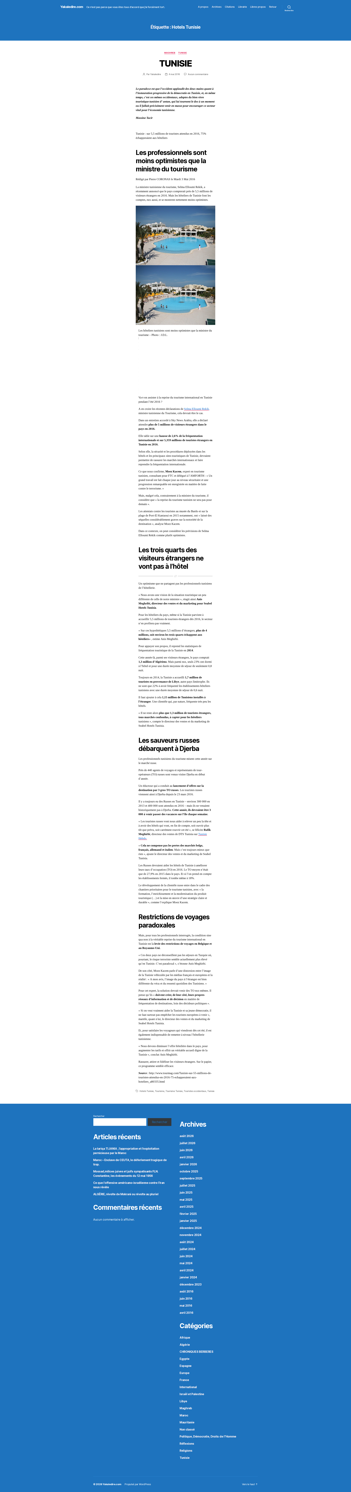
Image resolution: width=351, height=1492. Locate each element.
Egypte (184, 1359)
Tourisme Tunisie (174, 1091)
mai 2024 (186, 1263)
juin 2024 (186, 1256)
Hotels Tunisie (147, 1091)
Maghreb (169, 53)
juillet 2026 (187, 1143)
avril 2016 (186, 1312)
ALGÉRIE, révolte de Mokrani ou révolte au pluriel (125, 1194)
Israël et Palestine (192, 1394)
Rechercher (98, 1116)
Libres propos (258, 6)
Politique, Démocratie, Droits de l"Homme (208, 1436)
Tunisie (182, 53)
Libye (183, 1401)
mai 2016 (186, 1305)
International (188, 1387)
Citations (230, 6)
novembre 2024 (190, 1235)
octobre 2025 (189, 1171)
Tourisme (159, 1091)
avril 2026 (186, 1157)
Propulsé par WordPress (137, 1484)
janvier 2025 (188, 1221)
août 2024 (187, 1242)
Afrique (185, 1337)
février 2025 (188, 1214)
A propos (203, 6)
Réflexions (187, 1443)
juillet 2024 (187, 1249)
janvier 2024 (188, 1277)
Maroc (184, 1415)
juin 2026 (186, 1150)
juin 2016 (186, 1298)
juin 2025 (186, 1192)
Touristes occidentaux (195, 1091)
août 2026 (187, 1136)
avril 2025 (186, 1206)
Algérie (185, 1344)
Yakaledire (155, 74)
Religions (186, 1450)
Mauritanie (187, 1422)
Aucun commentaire (198, 74)
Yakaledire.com (71, 7)
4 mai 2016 (174, 74)
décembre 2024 (191, 1228)
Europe (184, 1373)
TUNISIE (175, 63)
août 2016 (186, 1291)
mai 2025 (186, 1199)
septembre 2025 (191, 1178)
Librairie (242, 6)
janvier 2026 (188, 1164)
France (184, 1380)
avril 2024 (186, 1270)
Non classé (187, 1429)
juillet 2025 (187, 1185)
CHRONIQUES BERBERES (196, 1351)
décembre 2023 (191, 1284)
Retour (273, 6)
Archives (216, 6)
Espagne (186, 1366)
